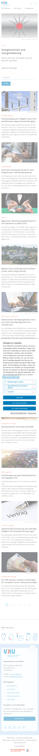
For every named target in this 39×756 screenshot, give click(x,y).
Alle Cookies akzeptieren (20, 408)
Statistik (11, 392)
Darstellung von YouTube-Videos (18, 387)
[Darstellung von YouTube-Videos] (5, 387)
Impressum (32, 413)
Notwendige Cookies (15, 382)
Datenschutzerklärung (11, 377)
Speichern (19, 397)
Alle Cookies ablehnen (19, 403)
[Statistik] (5, 392)
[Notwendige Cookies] (5, 382)
